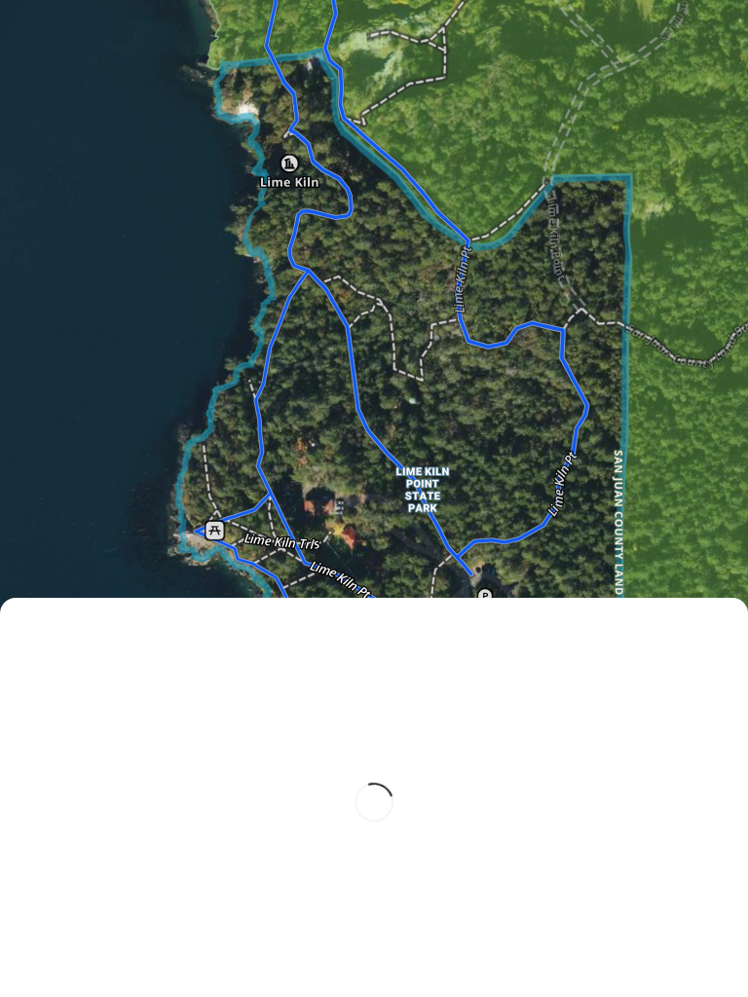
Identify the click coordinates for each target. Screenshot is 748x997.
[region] (374, 498)
